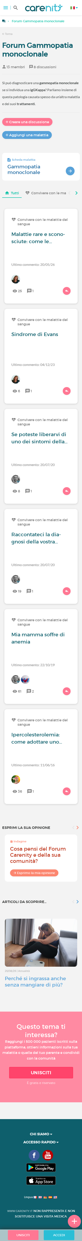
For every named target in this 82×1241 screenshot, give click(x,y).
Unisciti (41, 1072)
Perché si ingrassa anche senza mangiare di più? (35, 981)
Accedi (59, 1235)
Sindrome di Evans (34, 334)
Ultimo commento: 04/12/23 (33, 364)
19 (19, 591)
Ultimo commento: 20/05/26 (33, 264)
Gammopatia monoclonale (23, 169)
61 (19, 691)
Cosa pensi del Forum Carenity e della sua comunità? (38, 855)
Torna (8, 34)
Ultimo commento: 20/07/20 (33, 465)
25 (20, 291)
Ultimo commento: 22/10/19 (33, 665)
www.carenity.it (20, 1211)
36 (20, 791)
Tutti (15, 193)
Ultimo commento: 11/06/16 (33, 765)
